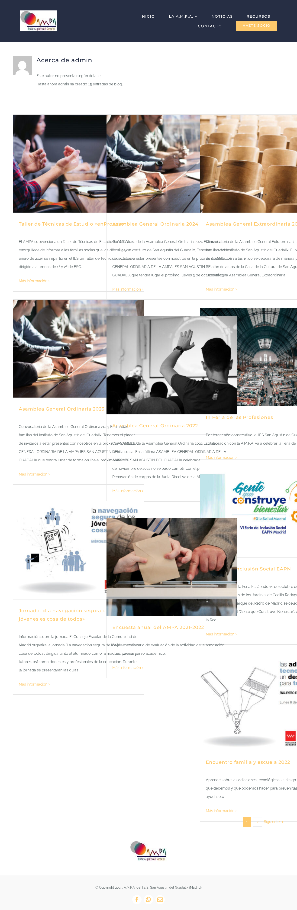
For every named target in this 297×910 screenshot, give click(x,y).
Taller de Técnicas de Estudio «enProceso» (73, 224)
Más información (33, 281)
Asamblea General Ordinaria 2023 (61, 409)
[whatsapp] (148, 899)
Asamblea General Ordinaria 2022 (155, 425)
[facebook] (137, 899)
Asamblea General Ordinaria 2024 (155, 224)
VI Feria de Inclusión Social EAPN (248, 569)
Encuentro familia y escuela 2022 (248, 762)
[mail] (160, 899)
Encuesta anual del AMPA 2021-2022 (158, 627)
